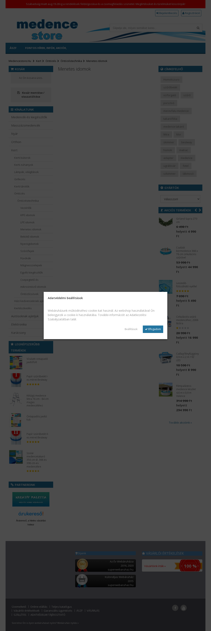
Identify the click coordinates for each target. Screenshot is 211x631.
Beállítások (131, 329)
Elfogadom (154, 329)
